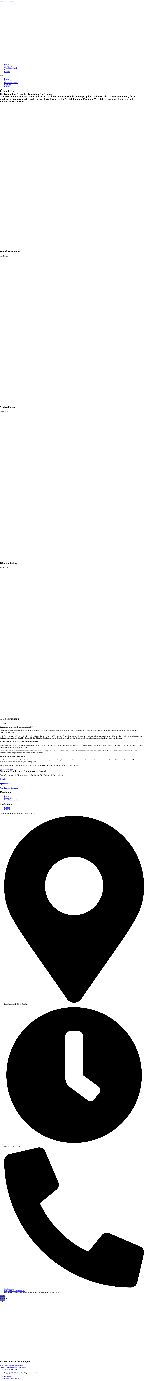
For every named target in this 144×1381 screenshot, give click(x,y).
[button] (72, 75)
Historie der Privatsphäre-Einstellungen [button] (13, 1367)
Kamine (6, 64)
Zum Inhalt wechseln (7, 1)
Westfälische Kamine (11, 68)
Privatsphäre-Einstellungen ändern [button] (11, 1365)
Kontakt (7, 72)
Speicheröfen (8, 66)
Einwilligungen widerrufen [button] (9, 1369)
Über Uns (7, 70)
